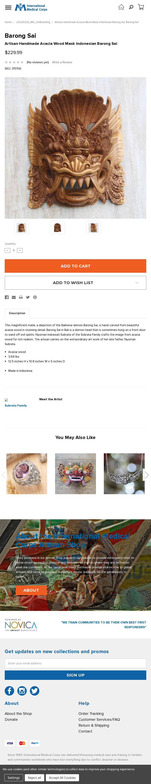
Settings (14, 778)
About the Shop (18, 713)
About (31, 590)
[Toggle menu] (8, 7)
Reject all (34, 778)
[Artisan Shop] (121, 7)
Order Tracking (91, 713)
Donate (11, 719)
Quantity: (10, 243)
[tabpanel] (26, 474)
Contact (85, 731)
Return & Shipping (93, 725)
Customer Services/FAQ (99, 719)
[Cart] (141, 7)
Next (147, 475)
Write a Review (62, 62)
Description (17, 313)
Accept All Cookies (62, 778)
